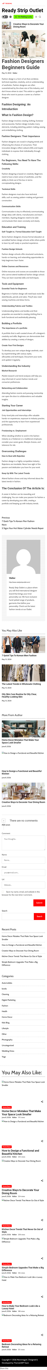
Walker (15, 73)
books (4, 989)
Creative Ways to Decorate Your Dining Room (23, 802)
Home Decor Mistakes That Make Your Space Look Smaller (20, 741)
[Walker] (23, 557)
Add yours (6, 825)
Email (4, 867)
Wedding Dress (8, 1051)
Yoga (4, 1057)
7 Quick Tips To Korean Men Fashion (19, 655)
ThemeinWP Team (21, 1363)
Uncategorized (8, 1045)
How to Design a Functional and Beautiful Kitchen (22, 945)
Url (3, 879)
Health (4, 1011)
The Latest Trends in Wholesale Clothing (21, 684)
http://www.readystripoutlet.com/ (19, 582)
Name (4, 855)
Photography (7, 1040)
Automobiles (7, 983)
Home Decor (7, 1017)
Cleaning (5, 994)
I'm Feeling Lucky (25, 17)
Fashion (5, 1006)
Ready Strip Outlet (22, 10)
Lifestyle (5, 1028)
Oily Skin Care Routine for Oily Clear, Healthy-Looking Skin (19, 695)
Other (4, 1034)
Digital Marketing (8, 1000)
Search (4, 911)
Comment (6, 833)
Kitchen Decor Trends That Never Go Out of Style (22, 956)
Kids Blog (5, 1022)
